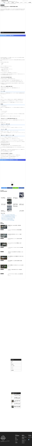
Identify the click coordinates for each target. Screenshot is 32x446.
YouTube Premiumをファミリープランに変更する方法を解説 (15, 238)
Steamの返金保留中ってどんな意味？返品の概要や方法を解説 (15, 260)
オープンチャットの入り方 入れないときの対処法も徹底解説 (14, 229)
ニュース (21, 2)
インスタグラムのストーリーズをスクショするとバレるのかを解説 (15, 247)
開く (3, 32)
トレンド (25, 2)
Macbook (12, 364)
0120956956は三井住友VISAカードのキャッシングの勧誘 (14, 234)
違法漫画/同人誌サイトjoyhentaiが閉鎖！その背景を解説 (14, 225)
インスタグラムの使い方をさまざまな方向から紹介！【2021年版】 (17, 401)
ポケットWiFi (17, 2)
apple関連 (30, 2)
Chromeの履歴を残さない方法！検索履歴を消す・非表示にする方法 (15, 256)
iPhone (4, 2)
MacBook (13, 2)
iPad (8, 2)
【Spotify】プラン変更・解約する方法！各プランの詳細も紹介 (15, 269)
